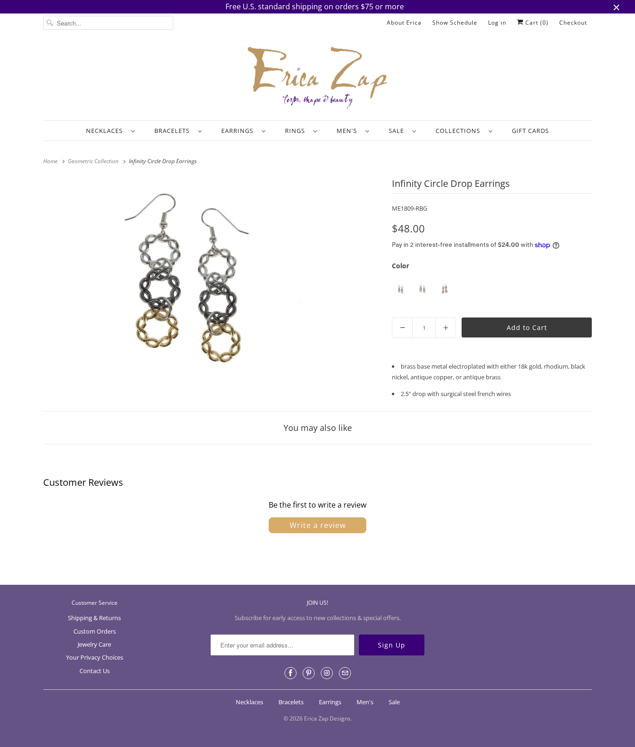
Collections (460, 130)
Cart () (536, 22)
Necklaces (106, 130)
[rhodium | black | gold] (422, 288)
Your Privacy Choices (94, 657)
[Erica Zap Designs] (317, 78)
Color (400, 265)
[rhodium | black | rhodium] (400, 288)
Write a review (318, 525)
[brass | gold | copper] (444, 288)
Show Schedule (454, 22)
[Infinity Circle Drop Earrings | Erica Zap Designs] (188, 284)
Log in (497, 22)
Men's (349, 130)
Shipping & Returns (94, 618)
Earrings (239, 130)
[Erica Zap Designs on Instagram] (327, 673)
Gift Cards (530, 130)
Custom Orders (94, 631)
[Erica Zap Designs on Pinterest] (309, 673)
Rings (297, 130)
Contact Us (94, 671)
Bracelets (173, 130)
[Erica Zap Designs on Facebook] (290, 673)
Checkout (573, 22)
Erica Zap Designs (327, 718)
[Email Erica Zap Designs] (345, 673)
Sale (398, 130)
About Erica (404, 22)
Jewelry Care (94, 644)
